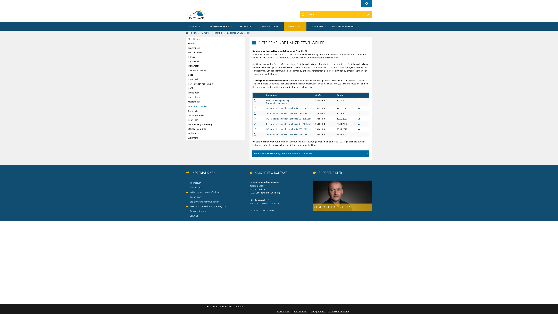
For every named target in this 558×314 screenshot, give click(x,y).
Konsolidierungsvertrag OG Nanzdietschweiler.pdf (279, 101)
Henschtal (193, 79)
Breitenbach (194, 48)
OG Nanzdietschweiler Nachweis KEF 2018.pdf (288, 108)
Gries (190, 74)
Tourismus (316, 26)
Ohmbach (193, 111)
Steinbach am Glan (197, 128)
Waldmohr (193, 137)
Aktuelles (195, 26)
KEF (248, 33)
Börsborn (192, 43)
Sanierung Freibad (344, 26)
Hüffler (191, 88)
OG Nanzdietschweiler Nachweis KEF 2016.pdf (288, 113)
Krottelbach (193, 92)
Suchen (303, 14)
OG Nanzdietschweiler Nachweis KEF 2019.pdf (288, 134)
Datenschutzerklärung (339, 311)
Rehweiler (193, 119)
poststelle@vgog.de (268, 203)
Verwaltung (270, 26)
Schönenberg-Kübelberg (200, 124)
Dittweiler (192, 57)
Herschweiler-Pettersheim (200, 83)
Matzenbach (194, 101)
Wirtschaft (245, 26)
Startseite (205, 33)
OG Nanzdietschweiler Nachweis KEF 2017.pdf (288, 118)
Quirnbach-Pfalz (196, 115)
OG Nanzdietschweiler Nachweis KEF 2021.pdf (288, 129)
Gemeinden (294, 26)
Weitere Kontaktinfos (262, 210)
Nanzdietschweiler (235, 33)
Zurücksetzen (368, 14)
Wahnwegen (194, 133)
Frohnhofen (193, 65)
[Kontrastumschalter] (366, 3)
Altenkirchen (194, 39)
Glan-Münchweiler (197, 70)
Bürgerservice (219, 26)
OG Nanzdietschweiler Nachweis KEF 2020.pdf (288, 124)
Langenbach (194, 97)
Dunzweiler (193, 61)
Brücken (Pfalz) (195, 52)
